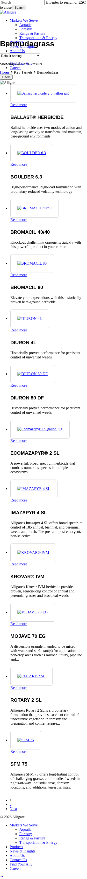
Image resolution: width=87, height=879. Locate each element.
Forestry (25, 834)
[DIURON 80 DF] (32, 374)
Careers (15, 868)
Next (13, 809)
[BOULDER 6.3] (31, 153)
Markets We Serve (24, 825)
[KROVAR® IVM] (33, 552)
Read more (18, 105)
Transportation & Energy (38, 842)
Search (19, 7)
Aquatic (25, 829)
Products (16, 847)
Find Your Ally (21, 864)
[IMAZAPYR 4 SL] (33, 489)
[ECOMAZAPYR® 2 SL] (39, 429)
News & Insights (22, 851)
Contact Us (18, 860)
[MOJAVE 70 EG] (32, 612)
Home (4, 72)
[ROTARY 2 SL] (31, 676)
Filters (6, 77)
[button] (1, 877)
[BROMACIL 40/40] (34, 208)
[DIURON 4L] (29, 318)
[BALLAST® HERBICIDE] (43, 93)
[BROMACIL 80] (32, 263)
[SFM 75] (25, 740)
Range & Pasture (32, 838)
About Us (17, 855)
